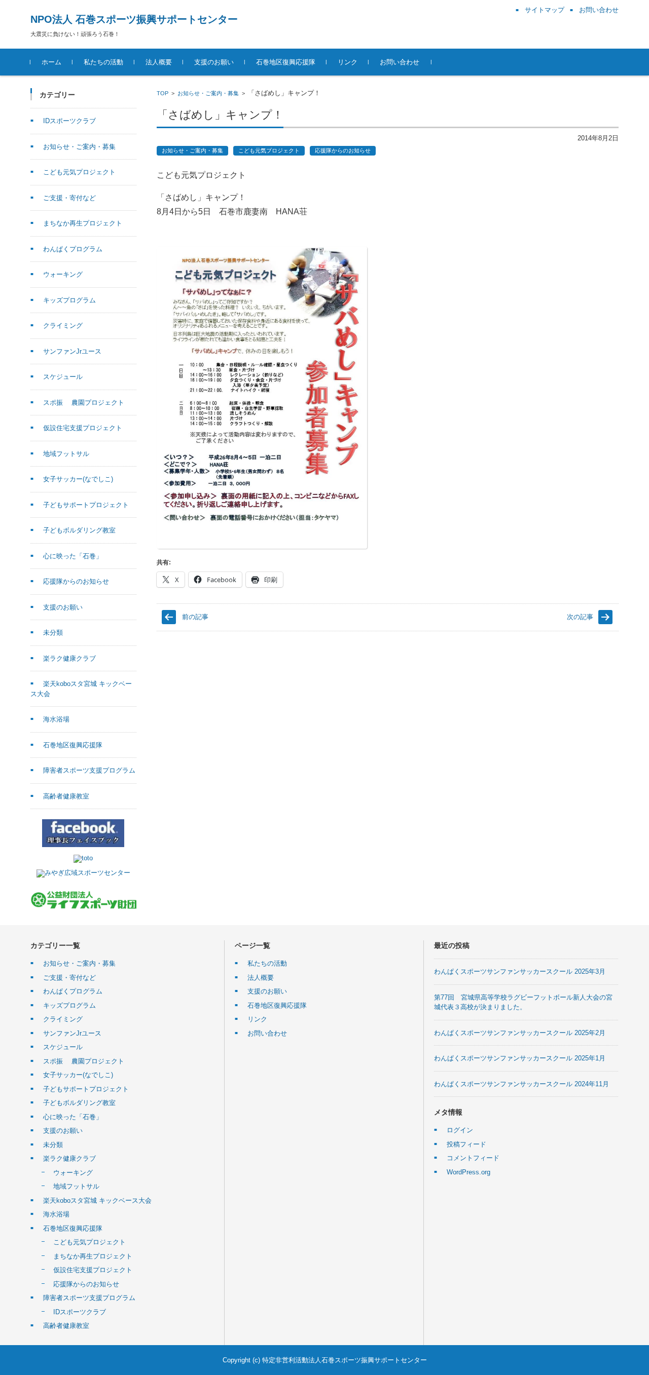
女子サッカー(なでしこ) (78, 479)
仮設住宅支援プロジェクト (82, 428)
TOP (162, 93)
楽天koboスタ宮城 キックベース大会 (97, 1200)
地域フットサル (66, 453)
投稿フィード (466, 1144)
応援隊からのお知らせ (343, 150)
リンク (347, 62)
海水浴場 (56, 719)
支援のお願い (214, 62)
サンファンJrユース (72, 351)
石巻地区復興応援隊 (285, 62)
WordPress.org (468, 1172)
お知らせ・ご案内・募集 (208, 93)
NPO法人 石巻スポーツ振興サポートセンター (134, 19)
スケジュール (63, 376)
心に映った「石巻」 (72, 556)
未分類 (53, 632)
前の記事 (195, 617)
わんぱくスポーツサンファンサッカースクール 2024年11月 (521, 1084)
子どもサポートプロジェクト (86, 505)
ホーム (51, 62)
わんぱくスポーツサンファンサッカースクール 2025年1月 (519, 1058)
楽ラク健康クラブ (69, 658)
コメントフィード (473, 1158)
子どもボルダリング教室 (79, 530)
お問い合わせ (399, 62)
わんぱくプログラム (72, 249)
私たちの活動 (103, 62)
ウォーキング (63, 274)
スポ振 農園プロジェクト (83, 402)
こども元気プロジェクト (269, 150)
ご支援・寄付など (69, 198)
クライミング (63, 325)
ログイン (460, 1130)
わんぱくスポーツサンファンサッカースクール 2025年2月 (519, 1033)
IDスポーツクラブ (69, 121)
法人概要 (159, 62)
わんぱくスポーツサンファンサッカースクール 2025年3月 (519, 971)
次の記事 (580, 617)
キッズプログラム (69, 300)
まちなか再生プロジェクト (82, 223)
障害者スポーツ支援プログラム (89, 770)
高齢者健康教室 (66, 796)
